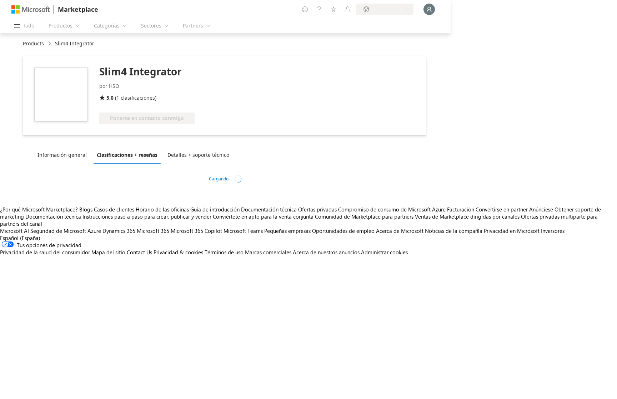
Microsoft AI (14, 230)
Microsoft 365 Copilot (196, 230)
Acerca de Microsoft (399, 230)
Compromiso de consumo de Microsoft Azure (392, 209)
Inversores (553, 230)
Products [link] (33, 43)
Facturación (460, 209)
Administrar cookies (384, 252)
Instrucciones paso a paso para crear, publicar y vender (146, 216)
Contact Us (139, 252)
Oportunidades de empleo (343, 230)
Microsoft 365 (153, 230)
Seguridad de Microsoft (58, 230)
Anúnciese (541, 209)
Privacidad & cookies (178, 252)
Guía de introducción (215, 209)
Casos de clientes (114, 209)
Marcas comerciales (268, 252)
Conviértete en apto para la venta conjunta (263, 216)
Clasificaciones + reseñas (127, 154)
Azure (94, 230)
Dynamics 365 (118, 230)
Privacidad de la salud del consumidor (45, 252)
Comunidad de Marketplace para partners (364, 216)
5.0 (110, 97)
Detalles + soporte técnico (198, 154)
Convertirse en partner (502, 209)
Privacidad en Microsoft (512, 230)
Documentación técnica (269, 209)
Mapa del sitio (108, 252)
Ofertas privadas (317, 209)
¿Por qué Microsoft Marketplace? (39, 209)
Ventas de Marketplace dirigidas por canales (467, 216)
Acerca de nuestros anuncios (326, 252)
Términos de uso (224, 252)
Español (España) (20, 237)
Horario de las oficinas (162, 209)
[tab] (64, 155)
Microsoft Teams (243, 230)
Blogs (85, 209)
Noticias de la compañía (453, 230)
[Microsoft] (30, 9)
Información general (62, 154)
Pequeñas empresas (287, 230)
